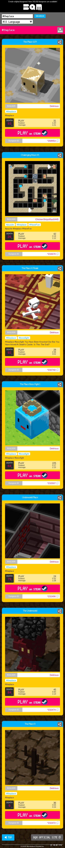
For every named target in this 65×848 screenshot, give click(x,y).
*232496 (51, 596)
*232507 (51, 483)
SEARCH (40, 16)
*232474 (51, 709)
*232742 (51, 370)
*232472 (51, 823)
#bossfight (24, 338)
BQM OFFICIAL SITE (45, 837)
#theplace (11, 111)
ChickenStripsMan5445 (47, 219)
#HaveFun (34, 224)
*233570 (51, 254)
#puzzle (10, 224)
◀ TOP (8, 837)
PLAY (29, 133)
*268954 (51, 141)
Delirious (54, 106)
